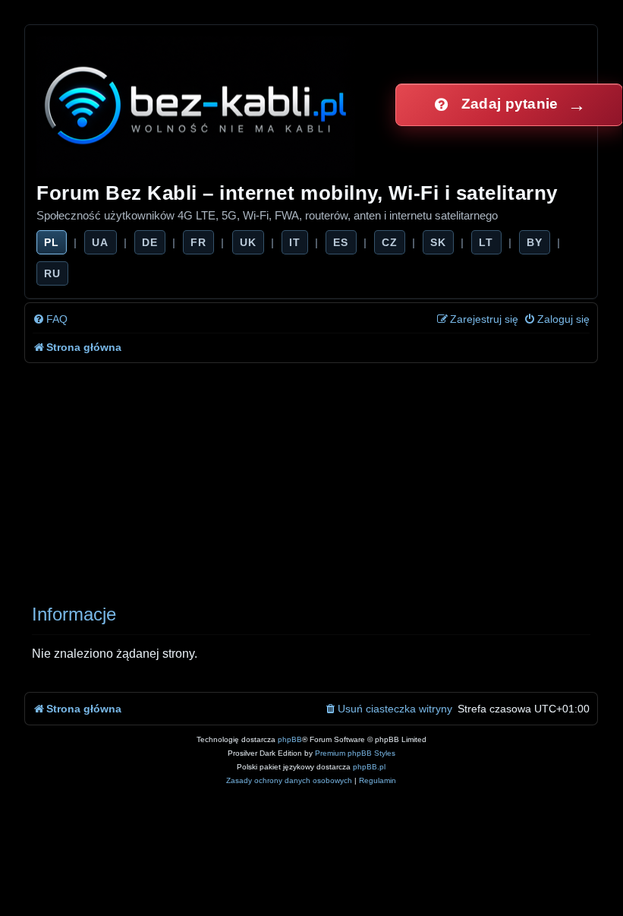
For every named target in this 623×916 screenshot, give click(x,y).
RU (52, 273)
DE (150, 242)
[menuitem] (50, 319)
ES (340, 242)
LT (486, 242)
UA (100, 242)
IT (294, 242)
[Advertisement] (311, 477)
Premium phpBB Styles (355, 753)
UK (248, 242)
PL (51, 242)
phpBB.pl (369, 767)
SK (438, 242)
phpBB (290, 739)
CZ (390, 242)
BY (535, 242)
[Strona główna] (197, 104)
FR (198, 242)
